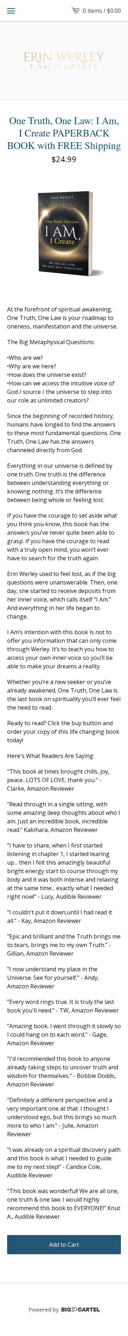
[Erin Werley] (64, 60)
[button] (11, 10)
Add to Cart (64, 1245)
